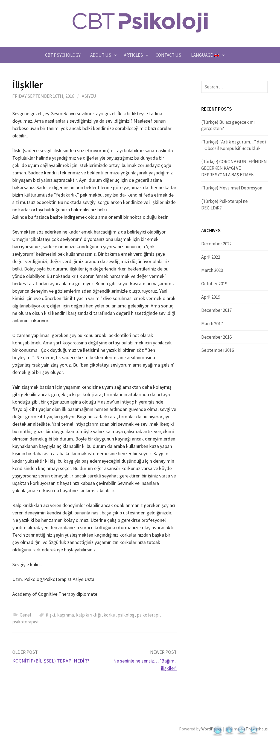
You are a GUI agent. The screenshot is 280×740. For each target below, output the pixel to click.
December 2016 (216, 337)
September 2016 (217, 350)
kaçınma (65, 615)
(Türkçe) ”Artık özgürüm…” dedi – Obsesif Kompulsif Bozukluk (233, 145)
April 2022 (210, 257)
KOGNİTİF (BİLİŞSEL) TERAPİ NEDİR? (50, 661)
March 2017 (212, 324)
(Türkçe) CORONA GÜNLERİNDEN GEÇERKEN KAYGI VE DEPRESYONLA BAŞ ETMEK (234, 168)
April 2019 (210, 297)
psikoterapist (25, 622)
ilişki (50, 615)
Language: (202, 55)
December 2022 (216, 244)
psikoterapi (148, 615)
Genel (25, 615)
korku (109, 615)
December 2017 (216, 310)
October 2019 (214, 284)
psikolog (126, 615)
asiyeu (89, 96)
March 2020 (212, 270)
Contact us (168, 55)
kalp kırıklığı (88, 615)
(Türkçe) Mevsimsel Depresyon (231, 188)
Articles (133, 55)
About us (100, 55)
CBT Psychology (62, 55)
